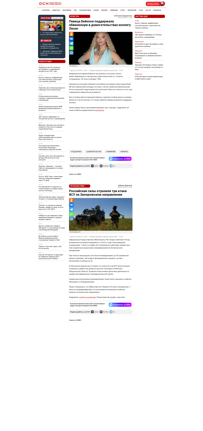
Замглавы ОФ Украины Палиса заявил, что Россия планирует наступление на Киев (149, 67)
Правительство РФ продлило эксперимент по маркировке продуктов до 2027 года (49, 69)
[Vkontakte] (71, 39)
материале (99, 110)
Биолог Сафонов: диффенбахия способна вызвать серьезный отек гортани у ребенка (50, 79)
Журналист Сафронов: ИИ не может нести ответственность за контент (51, 53)
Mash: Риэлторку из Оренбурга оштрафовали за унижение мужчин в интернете (148, 55)
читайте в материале (87, 297)
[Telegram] (71, 43)
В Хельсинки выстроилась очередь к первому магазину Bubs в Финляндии (51, 98)
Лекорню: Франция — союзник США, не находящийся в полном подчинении (51, 168)
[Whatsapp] (71, 48)
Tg (114, 166)
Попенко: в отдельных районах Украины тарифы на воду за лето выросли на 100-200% (51, 207)
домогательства (94, 151)
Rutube (105, 166)
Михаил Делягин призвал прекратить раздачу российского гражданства (50, 46)
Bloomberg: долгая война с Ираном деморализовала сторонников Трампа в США (49, 238)
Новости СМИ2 (75, 174)
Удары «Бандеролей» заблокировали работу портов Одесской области (50, 137)
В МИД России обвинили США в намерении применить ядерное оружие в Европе (51, 217)
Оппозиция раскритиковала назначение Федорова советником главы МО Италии (50, 147)
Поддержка (76, 151)
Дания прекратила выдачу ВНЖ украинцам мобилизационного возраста (50, 108)
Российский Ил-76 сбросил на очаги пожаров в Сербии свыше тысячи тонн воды (51, 189)
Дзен (96, 166)
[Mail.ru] (71, 53)
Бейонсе (124, 151)
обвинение (111, 151)
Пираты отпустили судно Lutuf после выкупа (50, 247)
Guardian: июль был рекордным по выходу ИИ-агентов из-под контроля (51, 158)
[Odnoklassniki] (71, 34)
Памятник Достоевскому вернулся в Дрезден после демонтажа (52, 89)
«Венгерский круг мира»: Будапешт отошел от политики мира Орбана (51, 198)
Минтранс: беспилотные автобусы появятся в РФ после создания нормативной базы (51, 127)
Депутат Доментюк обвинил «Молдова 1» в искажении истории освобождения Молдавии (52, 228)
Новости (47, 40)
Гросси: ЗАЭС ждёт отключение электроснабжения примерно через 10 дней (51, 178)
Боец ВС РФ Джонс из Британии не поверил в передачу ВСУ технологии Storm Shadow (51, 257)
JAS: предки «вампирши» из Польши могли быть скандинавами (52, 118)
